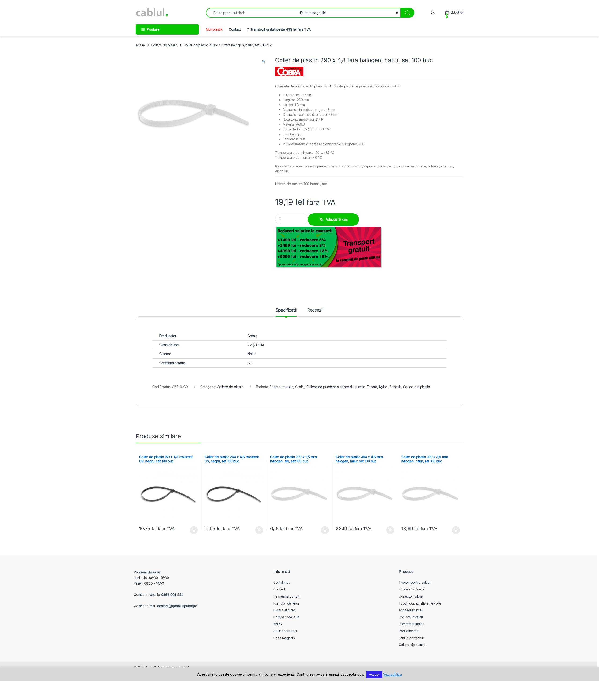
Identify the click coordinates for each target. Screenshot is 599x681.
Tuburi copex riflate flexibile (420, 603)
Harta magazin (284, 638)
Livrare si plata (284, 610)
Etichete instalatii (411, 617)
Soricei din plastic (416, 387)
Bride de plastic (281, 387)
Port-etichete (409, 631)
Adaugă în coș (337, 219)
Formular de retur (286, 603)
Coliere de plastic (164, 45)
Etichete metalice (411, 624)
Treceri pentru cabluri (415, 582)
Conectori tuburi (411, 596)
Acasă (140, 45)
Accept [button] (374, 674)
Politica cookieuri (286, 617)
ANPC (277, 624)
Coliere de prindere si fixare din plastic (335, 387)
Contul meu (281, 582)
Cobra (252, 336)
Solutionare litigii (285, 631)
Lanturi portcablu (411, 638)
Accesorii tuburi (410, 610)
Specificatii (286, 310)
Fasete (372, 387)
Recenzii (315, 310)
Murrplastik (214, 29)
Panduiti (396, 387)
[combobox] (251, 13)
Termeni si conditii (286, 596)
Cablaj (299, 387)
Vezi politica (392, 674)
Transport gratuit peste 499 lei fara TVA (280, 29)
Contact (235, 29)
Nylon (383, 387)
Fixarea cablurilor (412, 589)
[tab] (286, 312)
